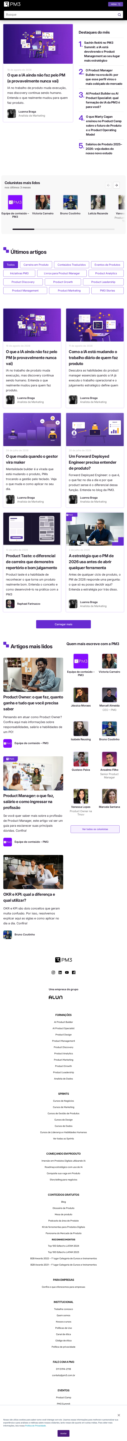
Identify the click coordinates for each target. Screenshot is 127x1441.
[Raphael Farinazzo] (10, 604)
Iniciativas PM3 (19, 273)
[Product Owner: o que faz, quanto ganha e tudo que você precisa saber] (33, 675)
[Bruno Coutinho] (7, 934)
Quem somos (63, 1315)
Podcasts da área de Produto (63, 1220)
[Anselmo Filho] (109, 759)
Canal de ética (63, 1334)
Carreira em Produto (36, 264)
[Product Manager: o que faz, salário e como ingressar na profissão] (33, 773)
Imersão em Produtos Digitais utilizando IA (63, 1160)
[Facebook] (74, 973)
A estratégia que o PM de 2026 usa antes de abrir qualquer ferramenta (91, 561)
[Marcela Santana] (109, 796)
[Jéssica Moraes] (81, 695)
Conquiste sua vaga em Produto (63, 1173)
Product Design (63, 1034)
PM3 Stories (107, 290)
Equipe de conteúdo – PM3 (81, 673)
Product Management (25, 290)
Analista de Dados (63, 1078)
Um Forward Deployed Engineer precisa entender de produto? (92, 462)
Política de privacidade (63, 1346)
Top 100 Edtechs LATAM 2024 (63, 1246)
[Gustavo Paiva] (81, 759)
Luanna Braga (26, 398)
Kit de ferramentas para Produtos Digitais (63, 1227)
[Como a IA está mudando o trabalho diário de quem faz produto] (95, 325)
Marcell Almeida (109, 705)
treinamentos (90, 1264)
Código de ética (63, 1340)
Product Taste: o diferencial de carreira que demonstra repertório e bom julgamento (31, 561)
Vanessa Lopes (80, 806)
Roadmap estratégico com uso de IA (64, 1167)
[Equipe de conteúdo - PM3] (7, 743)
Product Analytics (106, 273)
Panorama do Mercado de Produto (64, 1233)
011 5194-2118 (63, 1369)
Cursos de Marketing (63, 1107)
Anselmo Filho (109, 769)
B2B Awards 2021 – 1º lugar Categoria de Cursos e (56, 1264)
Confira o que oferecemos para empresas (63, 1287)
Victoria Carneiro (109, 671)
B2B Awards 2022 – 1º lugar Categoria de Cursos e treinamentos (63, 1258)
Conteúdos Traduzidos (72, 264)
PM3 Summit (63, 1403)
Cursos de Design (63, 1119)
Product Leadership (103, 282)
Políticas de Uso (63, 1328)
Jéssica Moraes (81, 705)
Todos (11, 264)
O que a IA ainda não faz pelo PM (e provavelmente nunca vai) (31, 357)
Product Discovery (23, 282)
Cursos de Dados (63, 1126)
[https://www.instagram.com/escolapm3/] (53, 972)
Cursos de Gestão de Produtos (63, 1113)
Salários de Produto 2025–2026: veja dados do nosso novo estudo (104, 149)
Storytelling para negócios (63, 1179)
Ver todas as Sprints (63, 1138)
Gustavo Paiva (81, 769)
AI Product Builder (63, 1022)
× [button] (119, 1414)
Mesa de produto (63, 1214)
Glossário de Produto (63, 1208)
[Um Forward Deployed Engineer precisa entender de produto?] (95, 429)
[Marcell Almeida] (109, 695)
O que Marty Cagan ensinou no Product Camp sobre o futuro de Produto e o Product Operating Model (104, 125)
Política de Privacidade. (35, 1425)
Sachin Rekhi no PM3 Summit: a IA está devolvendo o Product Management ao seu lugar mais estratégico (102, 51)
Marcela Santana (109, 806)
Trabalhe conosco (63, 1309)
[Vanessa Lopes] (81, 796)
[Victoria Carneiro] (109, 661)
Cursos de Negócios (63, 1100)
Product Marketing (69, 290)
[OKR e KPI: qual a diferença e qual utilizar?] (33, 872)
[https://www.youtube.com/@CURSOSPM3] (67, 972)
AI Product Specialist (63, 1028)
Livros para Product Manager (62, 273)
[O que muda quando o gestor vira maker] (32, 429)
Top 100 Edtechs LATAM (60, 1252)
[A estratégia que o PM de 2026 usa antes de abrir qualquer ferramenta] (95, 529)
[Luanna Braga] (11, 113)
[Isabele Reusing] (81, 728)
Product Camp (63, 1397)
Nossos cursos (63, 1321)
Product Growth (63, 282)
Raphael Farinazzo (28, 603)
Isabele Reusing (81, 739)
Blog (63, 1201)
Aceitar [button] (63, 1433)
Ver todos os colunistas (95, 829)
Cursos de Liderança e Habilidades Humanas (63, 1132)
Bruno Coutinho (109, 739)
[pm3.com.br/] (63, 959)
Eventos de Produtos (107, 264)
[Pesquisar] (119, 14)
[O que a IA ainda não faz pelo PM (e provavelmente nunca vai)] (38, 44)
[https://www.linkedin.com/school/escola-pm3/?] (60, 972)
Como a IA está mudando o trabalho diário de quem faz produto (93, 357)
